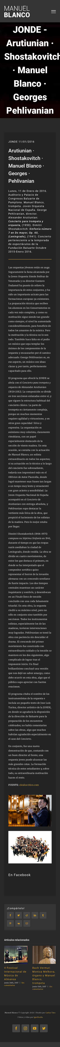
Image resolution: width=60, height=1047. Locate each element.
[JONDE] (30, 832)
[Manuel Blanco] (30, 796)
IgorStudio (38, 1017)
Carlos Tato (51, 1013)
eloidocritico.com (29, 784)
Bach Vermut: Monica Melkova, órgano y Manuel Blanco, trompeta (43, 975)
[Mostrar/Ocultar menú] (53, 11)
